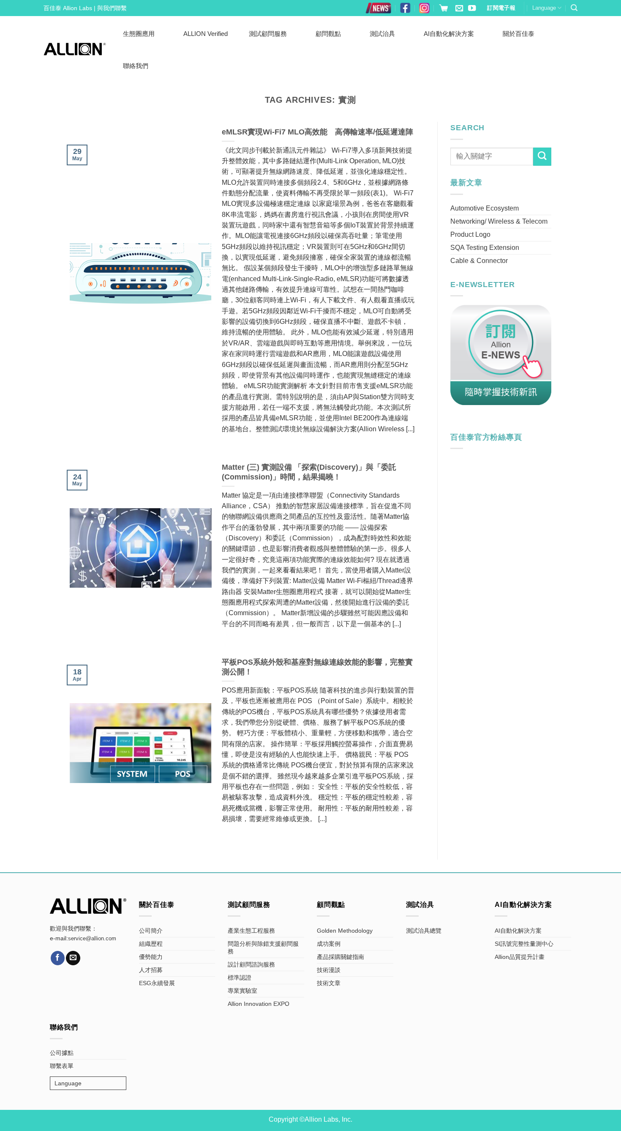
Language (544, 8)
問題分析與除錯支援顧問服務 (263, 947)
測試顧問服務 (268, 33)
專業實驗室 (242, 990)
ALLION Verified (205, 33)
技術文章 (328, 983)
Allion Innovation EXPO (258, 1003)
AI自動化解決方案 (449, 33)
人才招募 (151, 970)
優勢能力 (151, 956)
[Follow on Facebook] (58, 958)
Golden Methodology (345, 930)
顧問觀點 (328, 33)
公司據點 (62, 1052)
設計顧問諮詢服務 (251, 964)
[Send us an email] (459, 8)
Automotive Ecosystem (484, 208)
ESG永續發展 (157, 983)
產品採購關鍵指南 (340, 956)
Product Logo (470, 234)
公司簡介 (151, 930)
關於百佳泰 (518, 33)
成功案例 (328, 943)
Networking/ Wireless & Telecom (498, 221)
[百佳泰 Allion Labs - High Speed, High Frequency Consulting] (75, 49)
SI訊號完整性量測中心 (524, 943)
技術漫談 (328, 970)
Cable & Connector (479, 260)
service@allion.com (92, 939)
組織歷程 (151, 943)
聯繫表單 (62, 1066)
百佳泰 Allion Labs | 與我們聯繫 (85, 8)
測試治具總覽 (423, 930)
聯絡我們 (135, 65)
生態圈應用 (139, 33)
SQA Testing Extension (484, 247)
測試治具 (382, 33)
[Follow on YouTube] (472, 8)
